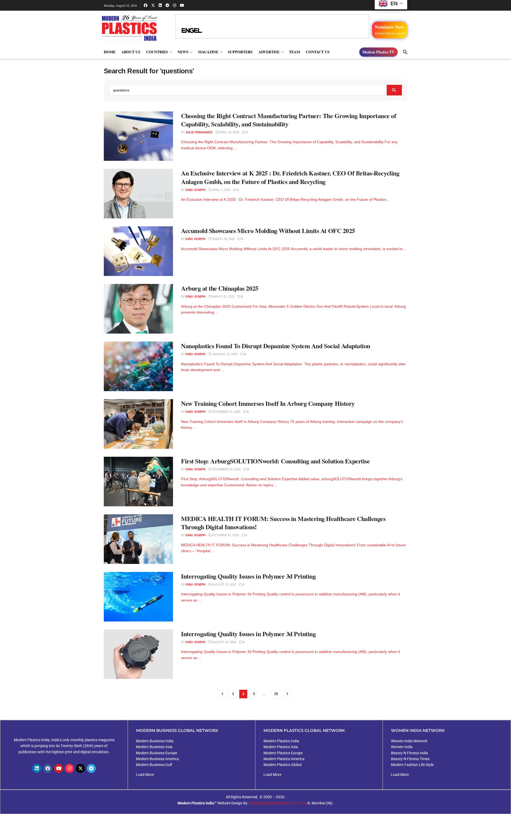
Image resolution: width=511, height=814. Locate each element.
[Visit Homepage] (134, 28)
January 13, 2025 (224, 354)
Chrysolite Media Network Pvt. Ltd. (278, 803)
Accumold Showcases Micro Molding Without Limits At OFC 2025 (268, 230)
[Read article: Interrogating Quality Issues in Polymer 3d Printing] (138, 596)
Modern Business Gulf (154, 765)
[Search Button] (405, 52)
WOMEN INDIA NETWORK (418, 730)
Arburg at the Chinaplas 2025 (219, 288)
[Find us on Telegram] (167, 5)
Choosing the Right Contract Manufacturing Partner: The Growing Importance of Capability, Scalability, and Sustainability (288, 120)
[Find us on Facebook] (145, 5)
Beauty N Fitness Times (410, 759)
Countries (157, 52)
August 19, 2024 (223, 642)
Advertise (268, 52)
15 (276, 694)
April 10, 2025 (229, 132)
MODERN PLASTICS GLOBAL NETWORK (304, 730)
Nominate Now (390, 29)
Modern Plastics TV (378, 52)
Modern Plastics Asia (280, 747)
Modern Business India (155, 741)
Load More (145, 774)
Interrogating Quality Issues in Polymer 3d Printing (248, 576)
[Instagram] (69, 768)
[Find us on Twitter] (153, 5)
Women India (402, 747)
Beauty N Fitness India (409, 753)
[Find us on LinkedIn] (160, 5)
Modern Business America (157, 759)
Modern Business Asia (154, 747)
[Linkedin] (36, 768)
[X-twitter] (80, 768)
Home (110, 52)
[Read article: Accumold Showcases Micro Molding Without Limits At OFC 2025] (138, 251)
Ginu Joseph (195, 189)
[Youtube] (58, 768)
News (183, 52)
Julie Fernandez (199, 132)
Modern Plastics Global (282, 765)
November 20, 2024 (226, 469)
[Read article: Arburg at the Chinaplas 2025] (138, 309)
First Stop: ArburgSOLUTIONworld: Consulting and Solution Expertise (275, 461)
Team (294, 52)
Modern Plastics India (281, 741)
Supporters (240, 52)
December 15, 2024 (225, 411)
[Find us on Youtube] (182, 5)
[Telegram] (91, 768)
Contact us (317, 52)
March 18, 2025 (223, 238)
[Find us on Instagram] (174, 5)
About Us (130, 52)
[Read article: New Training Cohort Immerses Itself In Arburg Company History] (138, 424)
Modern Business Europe (156, 753)
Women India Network (409, 741)
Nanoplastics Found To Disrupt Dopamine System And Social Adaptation (275, 345)
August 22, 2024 (223, 584)
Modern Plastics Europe (283, 753)
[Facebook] (47, 768)
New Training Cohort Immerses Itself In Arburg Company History (268, 403)
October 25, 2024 (225, 535)
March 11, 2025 (222, 296)
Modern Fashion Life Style (412, 765)
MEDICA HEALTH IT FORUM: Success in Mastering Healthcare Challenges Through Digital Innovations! (283, 522)
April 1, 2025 (220, 189)
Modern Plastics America (283, 759)
